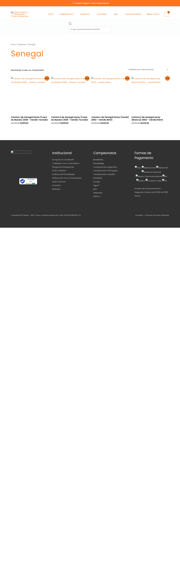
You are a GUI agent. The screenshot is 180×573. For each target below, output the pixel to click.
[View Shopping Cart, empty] (167, 14)
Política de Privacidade (63, 174)
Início (51, 14)
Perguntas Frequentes (63, 167)
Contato (56, 185)
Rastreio (56, 189)
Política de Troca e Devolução (67, 178)
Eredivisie (97, 178)
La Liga (96, 181)
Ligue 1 (96, 185)
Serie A (96, 196)
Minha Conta (153, 14)
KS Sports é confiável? (63, 159)
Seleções (22, 44)
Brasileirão (98, 159)
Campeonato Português (105, 170)
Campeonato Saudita (104, 174)
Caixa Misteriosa (133, 14)
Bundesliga (98, 163)
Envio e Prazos (59, 170)
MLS (95, 189)
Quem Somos (59, 181)
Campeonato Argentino (105, 167)
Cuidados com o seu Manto (65, 163)
